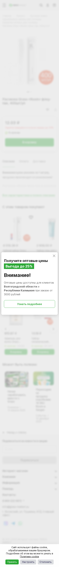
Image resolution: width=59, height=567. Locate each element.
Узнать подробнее (29, 304)
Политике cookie (29, 556)
